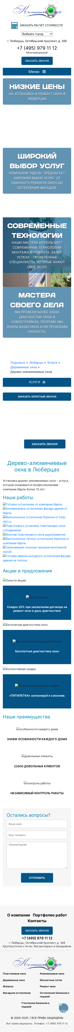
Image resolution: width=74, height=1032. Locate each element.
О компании (19, 915)
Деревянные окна (14, 980)
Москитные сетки (51, 980)
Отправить (37, 877)
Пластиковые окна (14, 973)
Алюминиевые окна (52, 973)
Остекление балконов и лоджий (54, 994)
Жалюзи (8, 986)
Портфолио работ (50, 915)
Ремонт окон (48, 986)
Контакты (37, 921)
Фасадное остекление (17, 992)
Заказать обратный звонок (37, 396)
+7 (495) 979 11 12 (37, 48)
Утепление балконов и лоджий (35, 1004)
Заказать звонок (37, 60)
